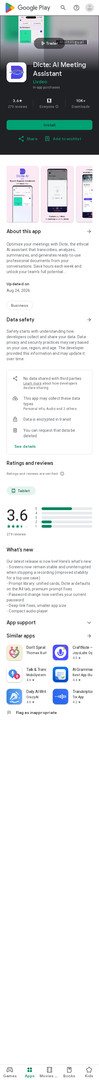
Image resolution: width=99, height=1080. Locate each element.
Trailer (49, 43)
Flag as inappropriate (32, 712)
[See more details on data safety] (25, 446)
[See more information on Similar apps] (89, 635)
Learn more (32, 383)
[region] (49, 103)
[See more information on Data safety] (89, 319)
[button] (57, 107)
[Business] (20, 305)
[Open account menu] (89, 7)
